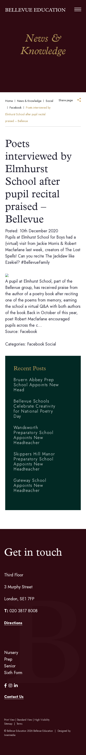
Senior (9, 666)
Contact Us (14, 696)
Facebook (35, 344)
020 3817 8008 (23, 611)
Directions (13, 623)
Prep (8, 659)
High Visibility (41, 720)
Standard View (24, 720)
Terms (19, 724)
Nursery (11, 653)
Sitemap (8, 724)
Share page (66, 100)
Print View (9, 720)
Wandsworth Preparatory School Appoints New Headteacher (33, 435)
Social (50, 344)
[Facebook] (5, 686)
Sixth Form (13, 673)
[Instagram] (10, 686)
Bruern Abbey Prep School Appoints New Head (36, 385)
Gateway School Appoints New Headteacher (30, 485)
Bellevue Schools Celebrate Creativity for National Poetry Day (34, 408)
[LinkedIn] (16, 686)
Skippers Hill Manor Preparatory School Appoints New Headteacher (34, 461)
